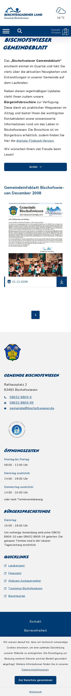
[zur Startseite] (23, 13)
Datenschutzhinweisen (35, 669)
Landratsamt (16, 566)
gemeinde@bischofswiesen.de (32, 408)
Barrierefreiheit (35, 630)
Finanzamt (15, 573)
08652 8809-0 (21, 397)
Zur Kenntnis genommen (35, 680)
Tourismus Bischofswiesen (25, 588)
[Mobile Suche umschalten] (20, 31)
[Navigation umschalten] (6, 31)
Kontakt (36, 621)
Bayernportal (16, 596)
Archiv (33, 167)
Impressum (35, 691)
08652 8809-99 (22, 403)
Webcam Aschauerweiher (24, 581)
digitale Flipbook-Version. (35, 141)
